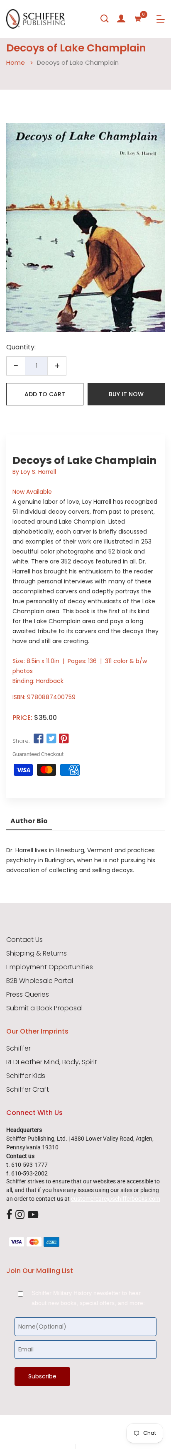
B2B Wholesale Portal (39, 981)
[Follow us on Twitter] (51, 739)
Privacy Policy (55, 1446)
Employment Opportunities (49, 967)
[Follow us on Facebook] (38, 739)
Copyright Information (105, 1446)
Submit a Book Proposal (44, 1008)
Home (15, 62)
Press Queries (27, 994)
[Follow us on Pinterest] (64, 739)
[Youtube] (33, 1215)
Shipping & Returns (36, 953)
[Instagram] (19, 1215)
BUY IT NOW (126, 394)
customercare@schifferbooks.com (115, 1198)
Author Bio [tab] (29, 821)
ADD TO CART (44, 394)
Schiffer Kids (25, 1076)
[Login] (121, 18)
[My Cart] (138, 18)
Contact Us (24, 939)
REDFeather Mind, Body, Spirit (51, 1062)
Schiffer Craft (27, 1089)
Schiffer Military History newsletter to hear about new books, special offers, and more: (88, 1298)
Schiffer (18, 1048)
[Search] (104, 18)
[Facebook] (9, 1215)
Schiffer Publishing (107, 1430)
